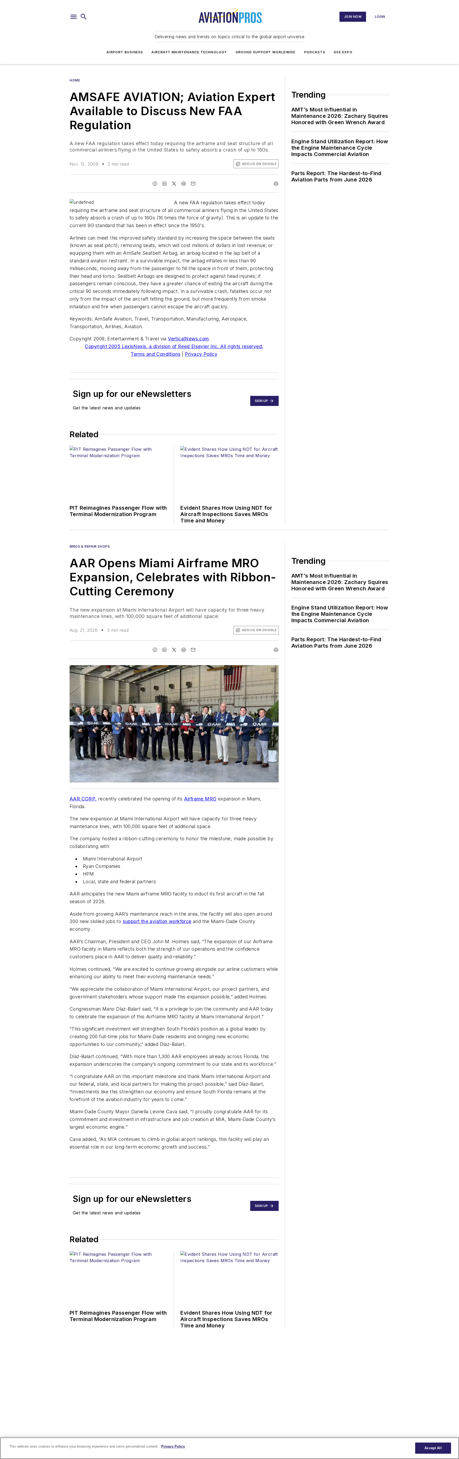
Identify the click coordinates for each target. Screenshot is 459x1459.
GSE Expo (343, 52)
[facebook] (155, 183)
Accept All (432, 1448)
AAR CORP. (83, 799)
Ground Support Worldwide (266, 52)
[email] (193, 183)
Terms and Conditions (155, 354)
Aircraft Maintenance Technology (189, 52)
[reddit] (183, 183)
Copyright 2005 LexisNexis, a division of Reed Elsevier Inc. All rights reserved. (174, 346)
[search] (84, 17)
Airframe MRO (200, 799)
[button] (74, 17)
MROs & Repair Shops (90, 546)
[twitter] (174, 183)
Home (75, 80)
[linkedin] (164, 183)
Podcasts (314, 52)
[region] (229, 1448)
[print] (276, 183)
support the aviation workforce (157, 921)
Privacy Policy (201, 354)
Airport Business (125, 52)
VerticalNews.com (188, 338)
